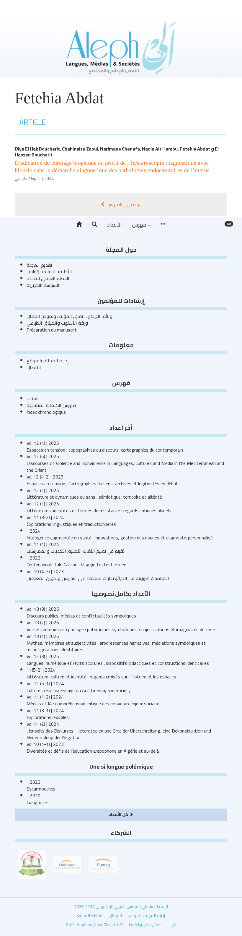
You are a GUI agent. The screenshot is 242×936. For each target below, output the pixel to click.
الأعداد (114, 224)
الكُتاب (33, 398)
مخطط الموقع (89, 915)
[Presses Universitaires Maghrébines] (103, 863)
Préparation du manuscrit (52, 329)
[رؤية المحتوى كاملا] (163, 224)
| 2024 (47, 178)
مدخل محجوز (151, 924)
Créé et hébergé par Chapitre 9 (94, 924)
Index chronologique (46, 412)
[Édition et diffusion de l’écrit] (67, 863)
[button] (94, 224)
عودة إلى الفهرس (123, 204)
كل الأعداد (119, 814)
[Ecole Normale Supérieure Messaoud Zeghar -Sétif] (32, 863)
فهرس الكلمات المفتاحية (51, 405)
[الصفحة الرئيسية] (79, 224)
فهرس (139, 224)
